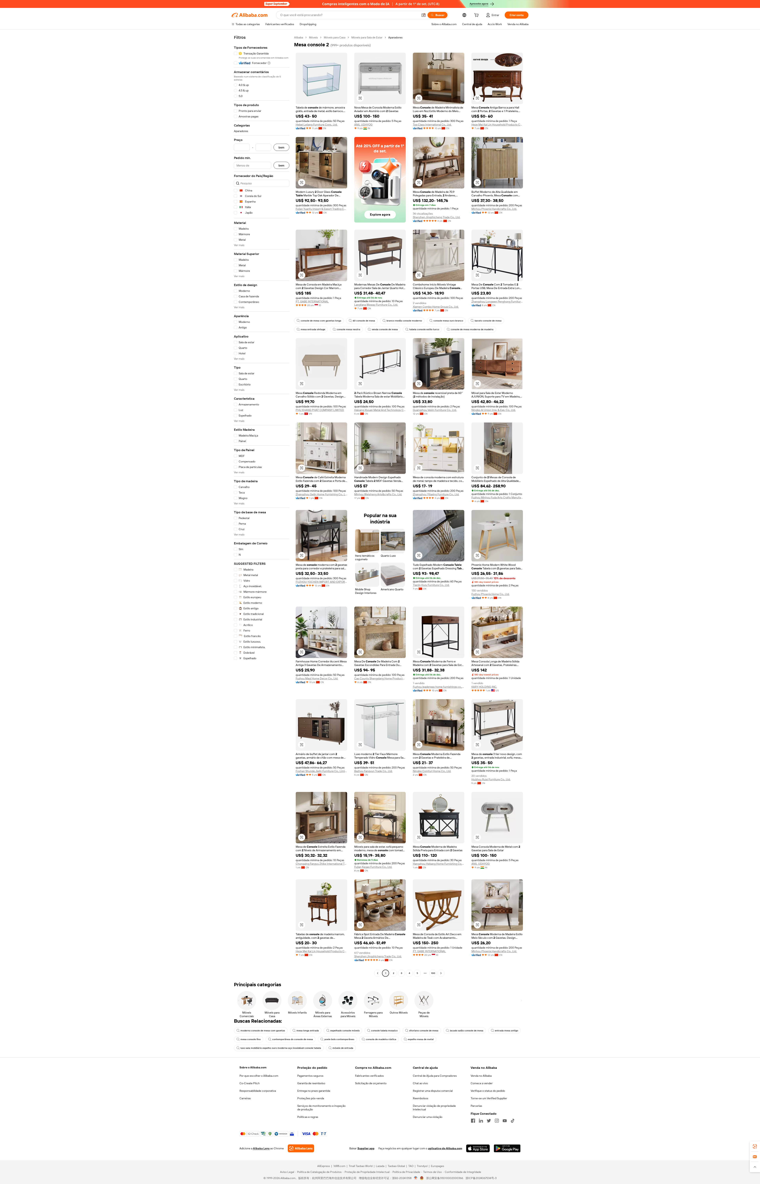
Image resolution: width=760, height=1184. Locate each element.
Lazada (380, 1166)
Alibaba (298, 37)
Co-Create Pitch (249, 1083)
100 (433, 973)
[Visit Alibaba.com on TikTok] (512, 1120)
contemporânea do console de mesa (292, 1039)
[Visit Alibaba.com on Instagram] (496, 1120)
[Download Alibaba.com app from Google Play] (507, 1148)
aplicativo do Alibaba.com (445, 1148)
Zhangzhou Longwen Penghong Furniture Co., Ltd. (497, 301)
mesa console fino (250, 1039)
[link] (755, 1146)
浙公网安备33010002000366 (444, 1178)
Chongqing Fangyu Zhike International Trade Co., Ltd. (321, 863)
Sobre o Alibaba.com (252, 1067)
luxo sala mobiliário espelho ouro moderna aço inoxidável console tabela (280, 1048)
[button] (423, 15)
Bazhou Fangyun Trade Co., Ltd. (373, 771)
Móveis (313, 37)
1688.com (339, 1166)
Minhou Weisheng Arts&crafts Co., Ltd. (378, 494)
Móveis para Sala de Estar (366, 37)
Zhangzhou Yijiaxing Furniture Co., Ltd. (436, 494)
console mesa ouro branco (448, 320)
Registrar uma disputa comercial (433, 1090)
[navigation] (261, 505)
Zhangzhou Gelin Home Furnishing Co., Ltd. (321, 494)
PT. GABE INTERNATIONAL (312, 301)
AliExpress (323, 1166)
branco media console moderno (404, 320)
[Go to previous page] (377, 973)
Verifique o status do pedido (488, 1090)
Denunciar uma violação (427, 1116)
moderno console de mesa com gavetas (262, 1030)
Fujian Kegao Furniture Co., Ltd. (373, 866)
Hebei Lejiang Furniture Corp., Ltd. (316, 124)
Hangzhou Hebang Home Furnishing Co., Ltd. (438, 863)
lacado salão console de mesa (466, 1030)
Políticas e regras (307, 1116)
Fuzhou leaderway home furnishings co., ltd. (438, 686)
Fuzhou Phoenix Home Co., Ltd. (490, 594)
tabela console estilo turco (424, 329)
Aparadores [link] (395, 37)
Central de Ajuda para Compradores (435, 1075)
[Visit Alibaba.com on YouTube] (504, 1120)
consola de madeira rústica (381, 1039)
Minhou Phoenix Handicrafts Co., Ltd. (494, 208)
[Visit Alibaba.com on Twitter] (488, 1120)
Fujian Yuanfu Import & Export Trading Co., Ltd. (321, 208)
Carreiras (245, 1098)
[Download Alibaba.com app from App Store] (478, 1148)
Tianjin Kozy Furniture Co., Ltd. (431, 585)
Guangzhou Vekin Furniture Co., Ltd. (435, 410)
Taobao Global (396, 1166)
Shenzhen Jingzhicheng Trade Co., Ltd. (436, 217)
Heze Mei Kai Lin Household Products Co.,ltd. (497, 124)
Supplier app (365, 1148)
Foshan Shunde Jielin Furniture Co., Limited (321, 771)
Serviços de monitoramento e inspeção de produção (321, 1107)
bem (281, 147)
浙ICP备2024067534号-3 (481, 1178)
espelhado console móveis (345, 1030)
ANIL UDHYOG (363, 124)
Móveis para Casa (334, 37)
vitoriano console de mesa (423, 1030)
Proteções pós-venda (310, 1098)
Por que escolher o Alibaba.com (258, 1075)
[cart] (477, 15)
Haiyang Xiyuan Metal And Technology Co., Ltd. (380, 410)
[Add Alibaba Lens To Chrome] (301, 1148)
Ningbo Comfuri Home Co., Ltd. (432, 771)
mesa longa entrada (307, 1030)
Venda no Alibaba (481, 1075)
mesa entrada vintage (313, 329)
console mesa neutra (348, 329)
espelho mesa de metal (421, 1039)
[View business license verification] (416, 1178)
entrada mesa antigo (506, 1030)
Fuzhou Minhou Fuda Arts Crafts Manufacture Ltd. (497, 497)
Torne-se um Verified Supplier (489, 1098)
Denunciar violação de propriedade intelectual (434, 1107)
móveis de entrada (342, 1048)
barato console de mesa (488, 320)
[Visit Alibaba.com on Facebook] (473, 1120)
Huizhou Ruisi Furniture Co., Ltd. (490, 779)
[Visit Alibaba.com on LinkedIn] (481, 1120)
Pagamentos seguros (310, 1075)
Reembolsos (420, 1098)
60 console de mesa (364, 320)
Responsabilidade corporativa (257, 1090)
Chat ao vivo (420, 1083)
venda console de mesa (385, 329)
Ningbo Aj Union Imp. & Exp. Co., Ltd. (493, 410)
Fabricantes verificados (369, 1075)
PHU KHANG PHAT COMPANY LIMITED (320, 410)
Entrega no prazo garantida (313, 1090)
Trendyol (422, 1166)
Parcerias (476, 1105)
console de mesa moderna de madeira (472, 329)
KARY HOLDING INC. (484, 686)
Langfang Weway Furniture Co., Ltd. (376, 304)
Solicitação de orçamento (371, 1083)
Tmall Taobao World (360, 1166)
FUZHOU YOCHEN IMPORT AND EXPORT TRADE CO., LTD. (321, 581)
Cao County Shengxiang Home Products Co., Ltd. (380, 678)
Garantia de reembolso (311, 1083)
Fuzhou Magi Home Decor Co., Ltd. (317, 678)
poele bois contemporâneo (339, 1039)
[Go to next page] (441, 973)
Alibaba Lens (261, 1148)
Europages (437, 1166)
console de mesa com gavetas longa (321, 320)
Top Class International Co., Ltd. (432, 124)
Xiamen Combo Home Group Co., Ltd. (436, 306)
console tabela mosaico (384, 1030)
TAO (410, 1166)
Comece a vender (482, 1083)
